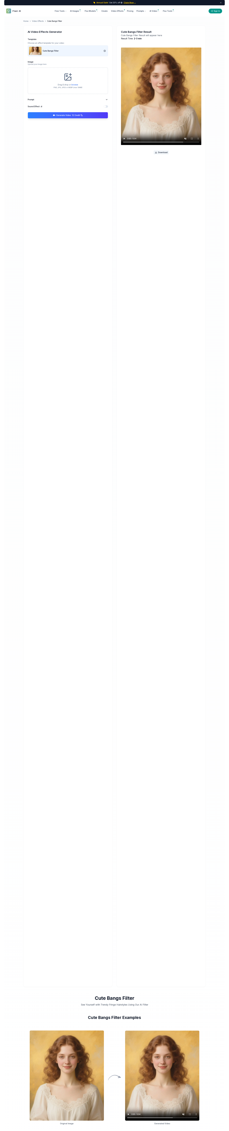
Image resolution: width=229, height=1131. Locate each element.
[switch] (106, 106)
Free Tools (60, 11)
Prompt (31, 99)
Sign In (217, 11)
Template (32, 39)
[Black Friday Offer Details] (121, 3)
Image (30, 62)
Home (25, 21)
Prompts (140, 11)
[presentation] (68, 80)
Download (163, 152)
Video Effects (38, 21)
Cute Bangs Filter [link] (54, 21)
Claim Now (130, 2)
